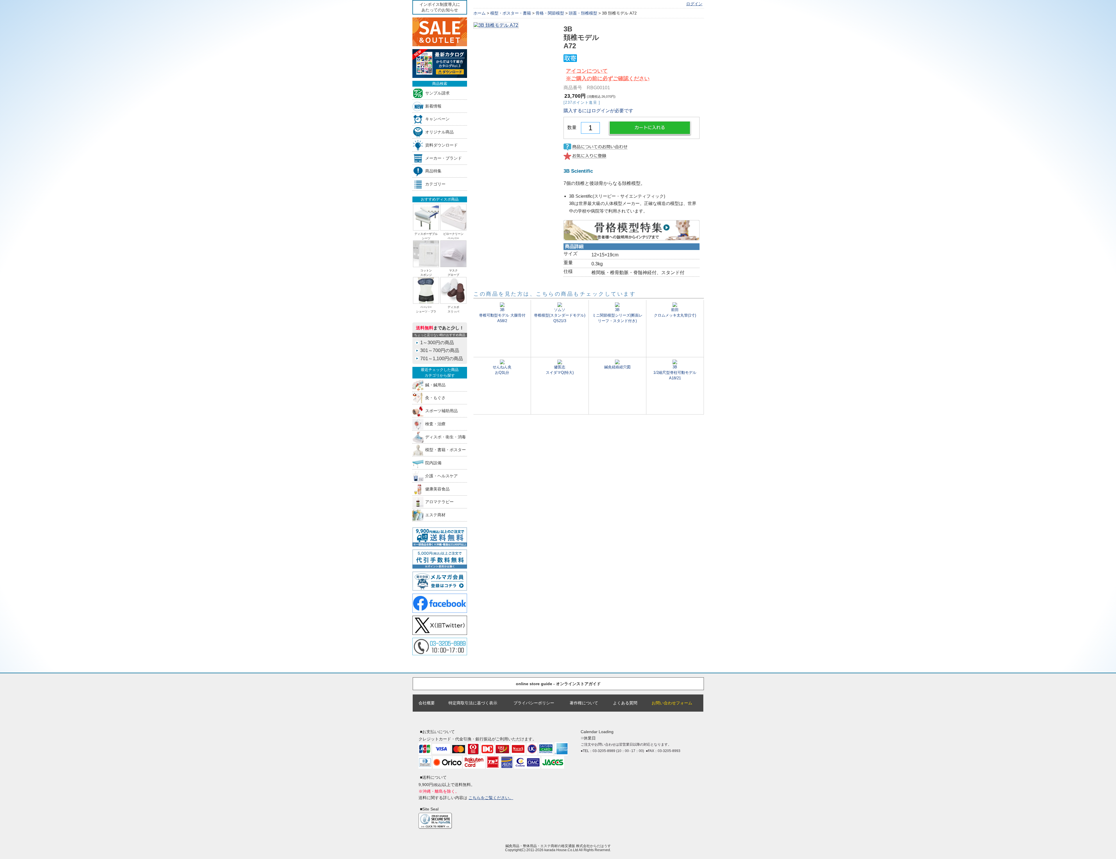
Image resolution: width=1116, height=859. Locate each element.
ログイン (694, 4)
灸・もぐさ (435, 398)
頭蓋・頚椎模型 (583, 13)
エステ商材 (435, 515)
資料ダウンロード (441, 145)
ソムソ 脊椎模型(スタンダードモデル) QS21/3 (559, 315)
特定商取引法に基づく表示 (472, 703)
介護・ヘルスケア (441, 476)
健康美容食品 (437, 489)
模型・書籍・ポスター (445, 450)
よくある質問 (625, 703)
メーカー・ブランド (443, 158)
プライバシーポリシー (534, 703)
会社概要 (427, 703)
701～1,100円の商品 (441, 358)
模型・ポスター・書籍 (510, 13)
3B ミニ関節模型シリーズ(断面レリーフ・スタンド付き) (617, 315)
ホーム (479, 13)
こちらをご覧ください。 (490, 797)
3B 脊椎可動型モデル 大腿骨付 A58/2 (502, 315)
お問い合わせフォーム (672, 703)
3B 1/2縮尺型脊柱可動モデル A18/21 (674, 372)
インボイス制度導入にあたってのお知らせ (439, 7)
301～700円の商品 (439, 350)
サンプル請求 (437, 93)
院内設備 (433, 463)
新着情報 (433, 106)
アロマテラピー (439, 502)
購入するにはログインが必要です (598, 110)
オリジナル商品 (439, 132)
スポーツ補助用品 (441, 411)
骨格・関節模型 (550, 13)
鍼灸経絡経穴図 (617, 367)
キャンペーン (437, 119)
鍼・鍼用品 (435, 385)
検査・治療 (435, 424)
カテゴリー (435, 184)
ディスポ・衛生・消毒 (445, 437)
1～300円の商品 (437, 342)
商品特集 (433, 171)
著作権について (584, 703)
